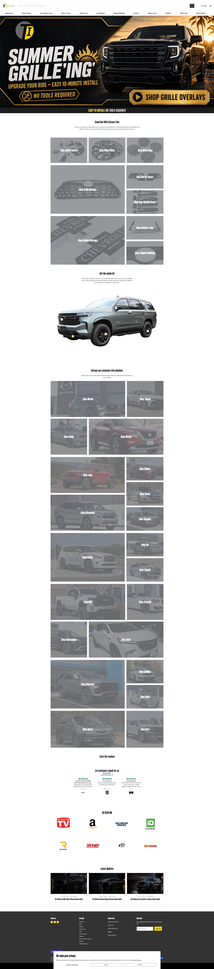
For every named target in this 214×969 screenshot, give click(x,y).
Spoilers (136, 13)
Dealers (81, 926)
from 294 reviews (106, 775)
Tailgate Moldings (119, 13)
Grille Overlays (26, 13)
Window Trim (84, 13)
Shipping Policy (83, 943)
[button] (106, 797)
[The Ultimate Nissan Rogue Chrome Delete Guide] (107, 883)
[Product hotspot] (116, 307)
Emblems (168, 13)
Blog (80, 924)
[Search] (192, 6)
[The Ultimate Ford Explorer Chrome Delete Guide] (145, 883)
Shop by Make (201, 13)
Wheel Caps (184, 13)
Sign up (158, 928)
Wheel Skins (9, 13)
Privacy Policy (83, 934)
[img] (107, 773)
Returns (81, 941)
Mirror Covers (66, 13)
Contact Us (82, 929)
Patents (81, 936)
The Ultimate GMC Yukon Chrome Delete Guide (69, 899)
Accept (106, 965)
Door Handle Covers (46, 13)
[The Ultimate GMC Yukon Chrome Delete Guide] (69, 883)
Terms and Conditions (85, 939)
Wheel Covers (152, 13)
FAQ (80, 931)
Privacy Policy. (137, 960)
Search (52, 957)
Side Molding (101, 13)
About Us (81, 922)
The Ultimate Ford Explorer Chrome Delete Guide (145, 899)
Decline (140, 965)
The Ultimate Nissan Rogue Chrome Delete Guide (107, 899)
